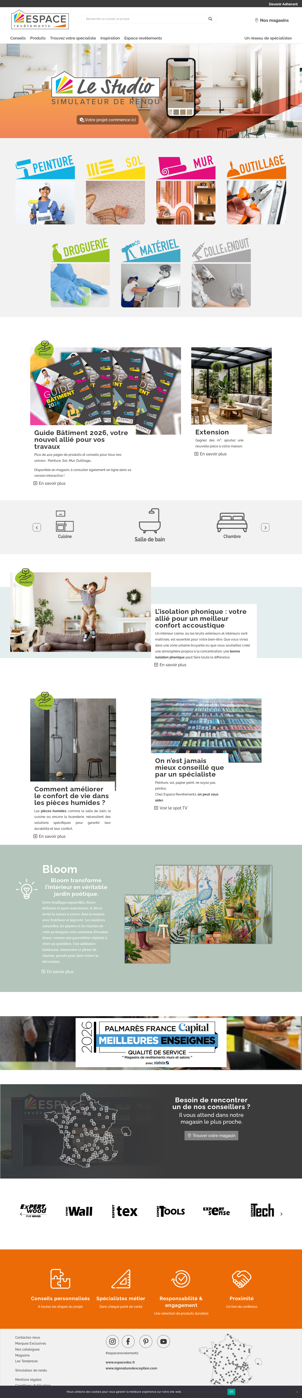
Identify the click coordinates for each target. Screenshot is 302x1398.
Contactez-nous (27, 1337)
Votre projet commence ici (110, 119)
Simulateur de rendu (31, 1370)
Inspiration (110, 38)
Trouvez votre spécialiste (73, 38)
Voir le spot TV (174, 808)
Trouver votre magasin (214, 1135)
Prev (37, 527)
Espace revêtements (143, 38)
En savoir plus (52, 483)
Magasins (22, 1355)
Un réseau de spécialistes (268, 38)
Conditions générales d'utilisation (204, 1391)
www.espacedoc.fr (120, 1362)
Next (265, 527)
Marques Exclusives (30, 1343)
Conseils (18, 38)
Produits (38, 38)
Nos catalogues (27, 1349)
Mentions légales (28, 1380)
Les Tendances (26, 1361)
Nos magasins (274, 20)
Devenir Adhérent (283, 4)
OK (231, 1391)
